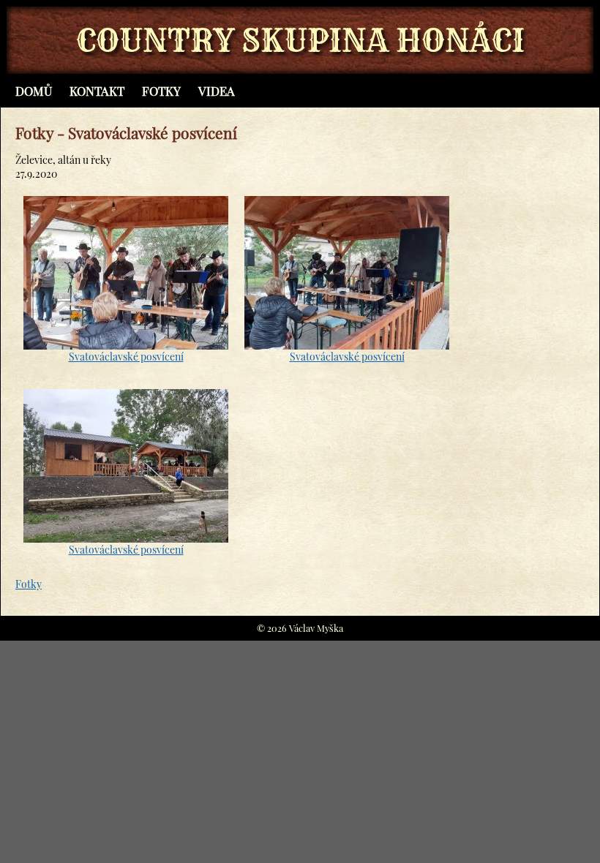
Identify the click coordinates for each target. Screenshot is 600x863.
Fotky (161, 91)
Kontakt (97, 91)
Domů (33, 91)
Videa (216, 91)
